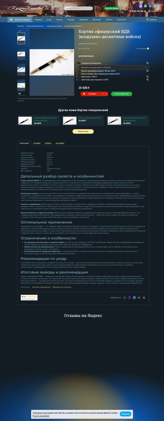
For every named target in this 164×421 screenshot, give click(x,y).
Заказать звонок (112, 8)
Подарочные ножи (54, 26)
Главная (38, 19)
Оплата (109, 19)
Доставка (97, 19)
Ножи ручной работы (35, 26)
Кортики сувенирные (72, 26)
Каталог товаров (22, 19)
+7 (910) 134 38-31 (137, 11)
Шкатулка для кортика (94, 79)
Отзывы (71, 19)
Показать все (83, 131)
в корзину (92, 94)
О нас (49, 19)
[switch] (78, 63)
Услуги (59, 19)
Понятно (125, 414)
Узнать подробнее (41, 416)
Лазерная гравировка (91, 63)
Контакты (121, 19)
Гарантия (83, 19)
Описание (24, 143)
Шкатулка (89, 76)
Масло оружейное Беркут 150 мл (98, 71)
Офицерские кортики (61, 287)
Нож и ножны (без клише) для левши (100, 74)
